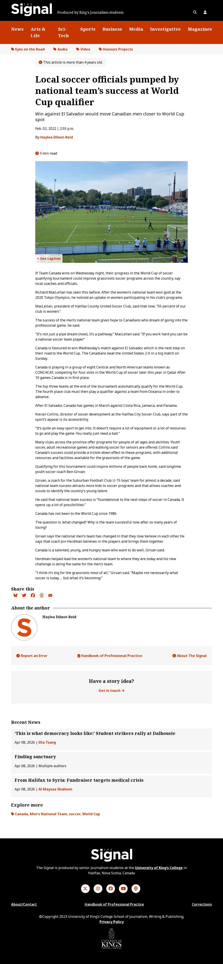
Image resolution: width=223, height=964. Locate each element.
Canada (21, 814)
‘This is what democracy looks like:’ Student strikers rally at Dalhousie (95, 733)
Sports (87, 29)
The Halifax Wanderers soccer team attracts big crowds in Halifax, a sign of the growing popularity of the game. (49, 259)
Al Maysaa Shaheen (55, 789)
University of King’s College (159, 867)
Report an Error (33, 655)
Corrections (202, 904)
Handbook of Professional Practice (111, 655)
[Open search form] (195, 12)
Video (85, 49)
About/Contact (24, 904)
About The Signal (191, 655)
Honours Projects (118, 49)
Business (112, 29)
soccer (75, 814)
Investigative (165, 29)
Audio (62, 49)
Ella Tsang (47, 742)
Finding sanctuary (35, 757)
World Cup (91, 814)
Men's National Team (48, 814)
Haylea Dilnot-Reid (56, 137)
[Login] (205, 12)
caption (54, 258)
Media (136, 29)
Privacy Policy (112, 921)
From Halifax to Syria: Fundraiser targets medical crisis (79, 780)
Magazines (200, 29)
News (17, 29)
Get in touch (110, 690)
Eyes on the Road (30, 49)
